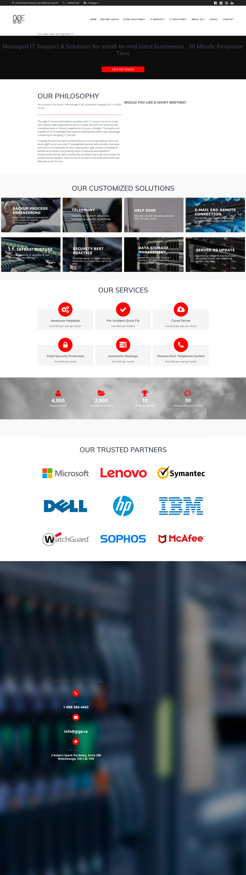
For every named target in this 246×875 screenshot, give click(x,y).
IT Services (156, 19)
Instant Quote (110, 19)
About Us (197, 19)
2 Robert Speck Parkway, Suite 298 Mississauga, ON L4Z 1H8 (76, 757)
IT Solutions (177, 19)
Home (93, 19)
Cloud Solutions (133, 19)
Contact (228, 19)
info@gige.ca (76, 731)
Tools (213, 19)
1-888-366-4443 (76, 707)
